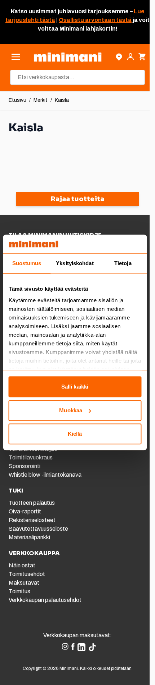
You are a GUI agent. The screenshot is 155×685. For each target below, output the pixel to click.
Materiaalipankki (29, 537)
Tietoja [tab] (123, 263)
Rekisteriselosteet (32, 520)
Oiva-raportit (25, 511)
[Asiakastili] (130, 57)
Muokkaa (70, 410)
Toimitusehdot (27, 574)
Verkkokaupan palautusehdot (45, 600)
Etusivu (17, 100)
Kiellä (75, 434)
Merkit (41, 100)
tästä (47, 20)
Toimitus (19, 591)
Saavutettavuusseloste (38, 529)
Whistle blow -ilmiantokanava (45, 475)
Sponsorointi (24, 466)
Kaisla (62, 100)
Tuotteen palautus (32, 503)
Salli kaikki (74, 387)
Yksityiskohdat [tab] (74, 263)
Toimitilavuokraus (31, 457)
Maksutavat (24, 583)
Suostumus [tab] (26, 263)
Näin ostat (22, 565)
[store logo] (67, 57)
